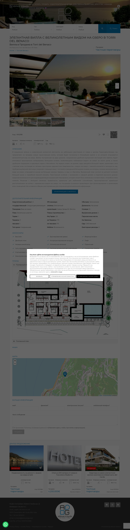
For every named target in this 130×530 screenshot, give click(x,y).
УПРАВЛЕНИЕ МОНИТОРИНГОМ (62, 276)
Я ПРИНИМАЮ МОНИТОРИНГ (88, 276)
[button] (5, 524)
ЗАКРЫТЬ (39, 276)
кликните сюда (56, 272)
